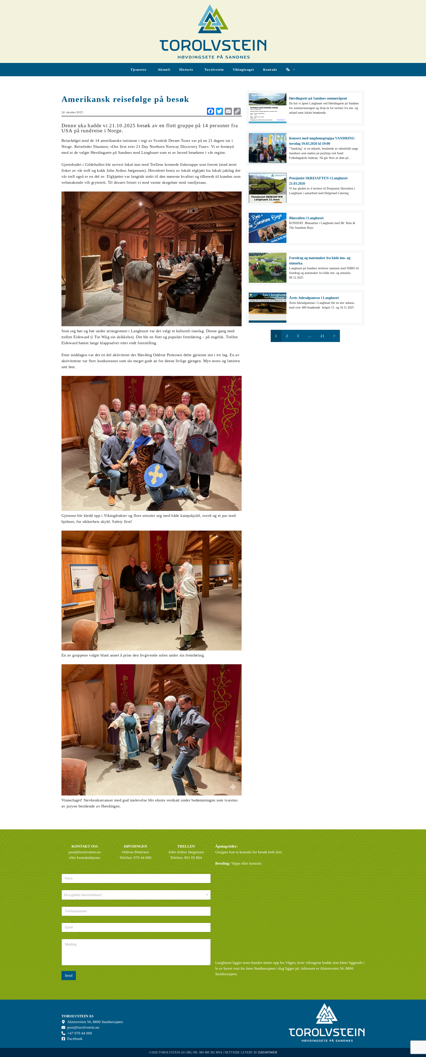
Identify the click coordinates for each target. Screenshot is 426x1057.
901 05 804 (193, 858)
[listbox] (136, 895)
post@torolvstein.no (85, 852)
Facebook (75, 1039)
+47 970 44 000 (79, 1033)
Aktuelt (164, 69)
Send (69, 975)
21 (322, 336)
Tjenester (138, 69)
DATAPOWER (267, 1052)
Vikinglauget (243, 69)
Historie (186, 69)
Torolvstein (214, 69)
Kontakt (270, 69)
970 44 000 (142, 858)
